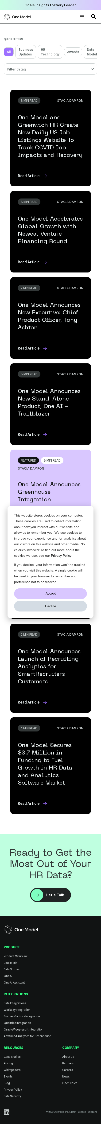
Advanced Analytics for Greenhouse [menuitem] (27, 1036)
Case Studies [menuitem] (12, 1056)
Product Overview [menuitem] (15, 956)
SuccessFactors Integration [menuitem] (22, 1016)
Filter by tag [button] (16, 69)
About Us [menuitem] (68, 1056)
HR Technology (50, 52)
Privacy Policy (61, 555)
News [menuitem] (66, 1076)
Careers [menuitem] (67, 1070)
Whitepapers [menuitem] (12, 1070)
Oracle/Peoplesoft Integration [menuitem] (23, 1029)
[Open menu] (81, 17)
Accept (51, 593)
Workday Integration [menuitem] (17, 1009)
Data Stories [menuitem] (11, 969)
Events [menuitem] (8, 1076)
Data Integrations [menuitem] (15, 1003)
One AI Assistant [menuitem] (14, 982)
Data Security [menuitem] (12, 1096)
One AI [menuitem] (8, 976)
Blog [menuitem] (7, 1083)
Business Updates (26, 52)
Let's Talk (55, 895)
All (9, 52)
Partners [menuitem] (68, 1063)
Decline (50, 606)
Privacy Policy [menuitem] (13, 1089)
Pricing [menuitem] (8, 1063)
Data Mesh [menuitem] (10, 963)
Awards (73, 52)
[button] (93, 17)
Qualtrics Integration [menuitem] (17, 1023)
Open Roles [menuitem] (69, 1083)
